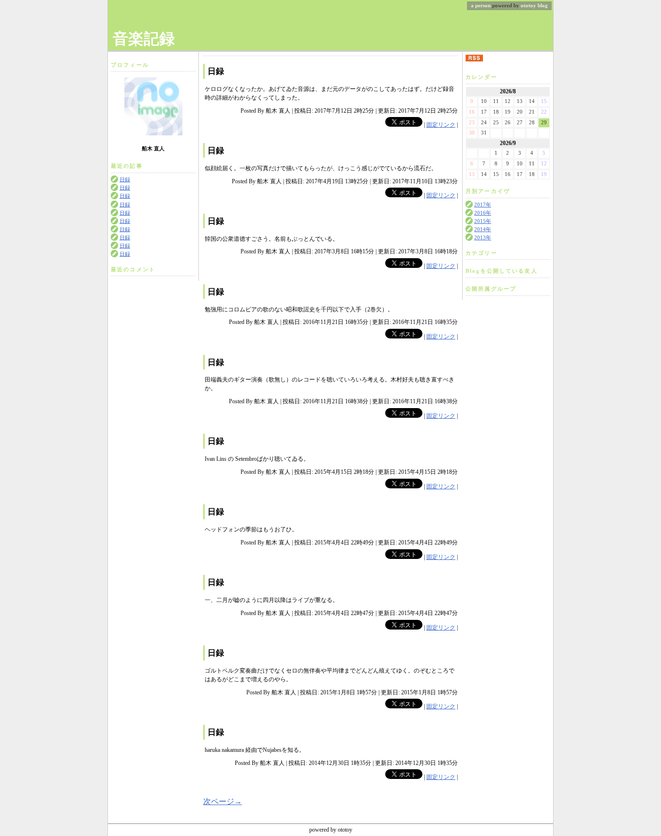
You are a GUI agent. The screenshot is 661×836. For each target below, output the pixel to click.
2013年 (482, 237)
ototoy (528, 5)
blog (543, 5)
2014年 (482, 229)
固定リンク (440, 124)
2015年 (482, 221)
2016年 (482, 213)
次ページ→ (222, 801)
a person (481, 5)
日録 (125, 179)
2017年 (482, 204)
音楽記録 (144, 38)
